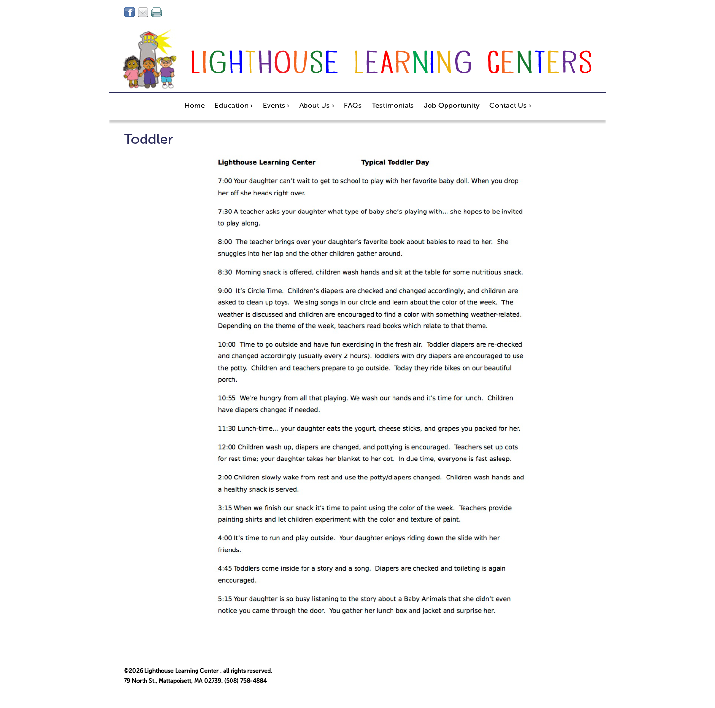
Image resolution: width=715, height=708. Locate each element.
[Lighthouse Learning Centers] (357, 60)
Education (233, 105)
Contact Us (510, 105)
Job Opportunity (452, 105)
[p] (156, 12)
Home (194, 105)
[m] (143, 12)
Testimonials (393, 105)
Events (276, 105)
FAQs (353, 105)
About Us (316, 105)
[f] (129, 12)
